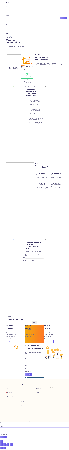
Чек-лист (22, 401)
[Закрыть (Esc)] (11, 444)
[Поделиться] (7, 444)
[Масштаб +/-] (1, 444)
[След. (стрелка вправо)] (4, 448)
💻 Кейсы (7, 6)
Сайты (7, 24)
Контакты (8, 33)
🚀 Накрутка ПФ (9, 392)
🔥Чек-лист (8, 20)
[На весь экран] (4, 444)
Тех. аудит (37, 392)
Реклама (7, 28)
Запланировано (38, 388)
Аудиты (7, 15)
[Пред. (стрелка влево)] (1, 448)
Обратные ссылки (38, 396)
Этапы (7, 11)
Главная (7, 2)
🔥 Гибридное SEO (9, 396)
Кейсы (22, 388)
